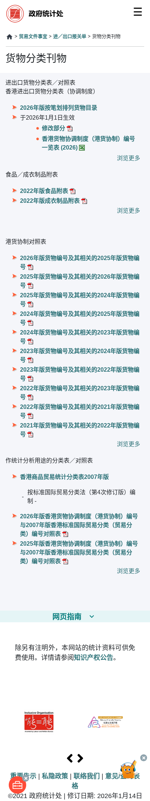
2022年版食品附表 (44, 191)
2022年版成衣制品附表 (50, 201)
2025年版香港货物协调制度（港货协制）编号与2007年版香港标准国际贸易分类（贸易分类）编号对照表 (79, 552)
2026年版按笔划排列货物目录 (58, 108)
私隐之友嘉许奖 (105, 722)
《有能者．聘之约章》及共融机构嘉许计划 (39, 722)
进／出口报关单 (69, 36)
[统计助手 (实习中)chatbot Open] (131, 773)
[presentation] (69, 758)
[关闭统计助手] (143, 757)
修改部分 (53, 128)
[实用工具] (17, 785)
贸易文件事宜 (33, 36)
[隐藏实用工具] (25, 778)
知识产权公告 (93, 657)
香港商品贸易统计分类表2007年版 (64, 477)
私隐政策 (55, 776)
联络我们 (87, 776)
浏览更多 (128, 158)
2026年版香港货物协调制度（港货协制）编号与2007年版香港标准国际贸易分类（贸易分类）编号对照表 (79, 525)
